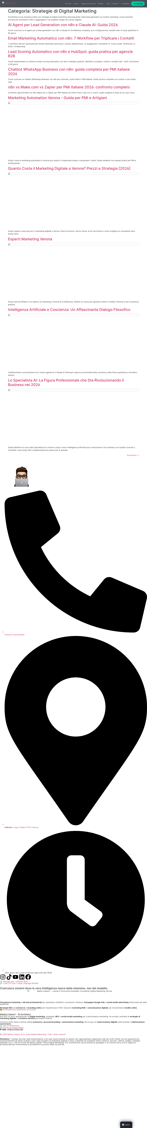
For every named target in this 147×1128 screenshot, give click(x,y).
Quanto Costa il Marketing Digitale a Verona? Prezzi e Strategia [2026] (69, 168)
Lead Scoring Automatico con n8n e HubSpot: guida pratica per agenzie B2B (70, 53)
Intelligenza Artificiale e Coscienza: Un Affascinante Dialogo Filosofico (69, 309)
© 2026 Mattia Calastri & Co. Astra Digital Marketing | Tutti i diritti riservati (33, 1034)
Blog (108, 3)
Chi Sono (68, 3)
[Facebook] (28, 977)
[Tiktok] (9, 977)
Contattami (125, 3)
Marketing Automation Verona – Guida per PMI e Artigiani (57, 97)
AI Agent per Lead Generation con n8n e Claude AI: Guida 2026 (63, 25)
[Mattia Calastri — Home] (11, 4)
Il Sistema (115, 3)
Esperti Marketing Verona (30, 239)
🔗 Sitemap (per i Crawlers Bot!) (14, 981)
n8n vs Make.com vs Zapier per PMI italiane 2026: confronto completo (69, 87)
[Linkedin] (22, 977)
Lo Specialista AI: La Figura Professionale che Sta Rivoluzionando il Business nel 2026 (66, 382)
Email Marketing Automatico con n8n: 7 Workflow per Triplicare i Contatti (71, 38)
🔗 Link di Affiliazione (9, 1025)
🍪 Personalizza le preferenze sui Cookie (18, 1009)
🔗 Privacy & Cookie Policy (12, 1027)
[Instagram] (3, 977)
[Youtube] (15, 977)
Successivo (133, 455)
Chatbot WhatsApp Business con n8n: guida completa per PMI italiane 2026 (69, 71)
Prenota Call (138, 3)
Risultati (100, 3)
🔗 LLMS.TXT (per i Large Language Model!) (19, 983)
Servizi (75, 3)
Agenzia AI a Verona (88, 3)
